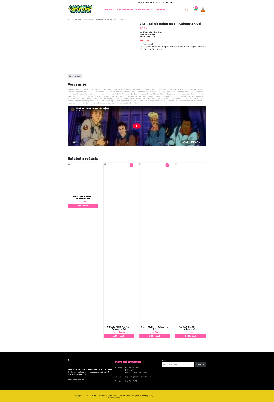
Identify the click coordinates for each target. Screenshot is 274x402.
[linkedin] (74, 384)
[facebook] (68, 384)
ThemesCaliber (113, 398)
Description (75, 76)
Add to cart (83, 206)
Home (70, 19)
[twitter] (70, 384)
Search (165, 360)
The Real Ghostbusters (83, 19)
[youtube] (72, 384)
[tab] (74, 76)
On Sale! (110, 10)
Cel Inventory (125, 10)
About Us (160, 10)
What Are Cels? (144, 10)
